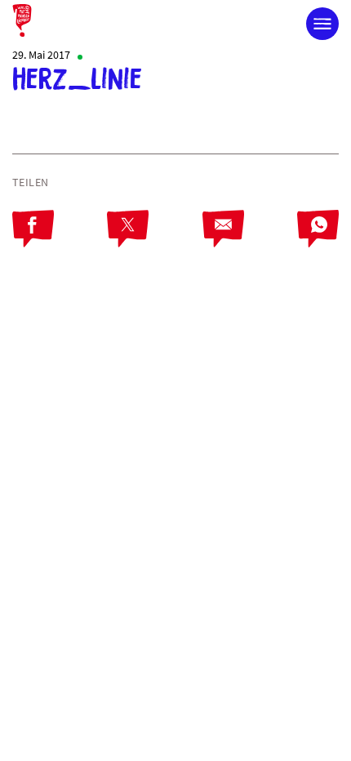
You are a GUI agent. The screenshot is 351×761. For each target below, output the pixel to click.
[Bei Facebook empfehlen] (59, 242)
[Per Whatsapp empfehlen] (318, 242)
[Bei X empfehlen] (154, 242)
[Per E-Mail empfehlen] (249, 242)
